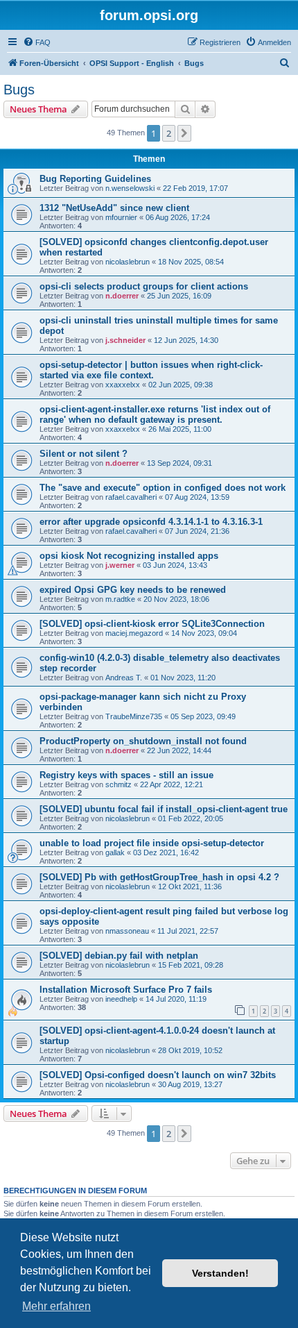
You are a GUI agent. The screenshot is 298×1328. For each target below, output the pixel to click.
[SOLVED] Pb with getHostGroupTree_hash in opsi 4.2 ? (159, 877)
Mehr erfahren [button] (56, 1306)
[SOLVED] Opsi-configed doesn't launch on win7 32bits (158, 1075)
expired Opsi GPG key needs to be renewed (133, 590)
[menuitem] (37, 42)
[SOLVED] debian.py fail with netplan (119, 955)
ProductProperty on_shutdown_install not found (143, 741)
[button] (184, 133)
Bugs (19, 89)
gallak (115, 852)
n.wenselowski (130, 188)
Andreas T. (123, 677)
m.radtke (120, 599)
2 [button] (168, 133)
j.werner (119, 565)
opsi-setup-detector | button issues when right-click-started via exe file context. (151, 370)
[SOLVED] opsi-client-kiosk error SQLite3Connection (152, 624)
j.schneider (125, 340)
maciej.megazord (134, 633)
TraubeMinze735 (133, 716)
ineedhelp (121, 999)
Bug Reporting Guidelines (95, 179)
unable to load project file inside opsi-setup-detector (152, 843)
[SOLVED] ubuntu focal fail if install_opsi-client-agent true (164, 809)
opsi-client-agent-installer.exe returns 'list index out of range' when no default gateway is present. (155, 414)
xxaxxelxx (122, 384)
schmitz (118, 784)
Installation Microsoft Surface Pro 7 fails (126, 989)
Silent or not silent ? (84, 453)
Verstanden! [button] (220, 1273)
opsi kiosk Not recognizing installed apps (129, 555)
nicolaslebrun (127, 262)
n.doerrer (122, 296)
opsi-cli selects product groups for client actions (144, 286)
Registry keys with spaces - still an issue (126, 775)
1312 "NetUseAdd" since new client (114, 208)
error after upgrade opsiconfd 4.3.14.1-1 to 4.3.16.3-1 (151, 521)
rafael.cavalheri (131, 497)
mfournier (121, 217)
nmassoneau (127, 931)
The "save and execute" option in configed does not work (163, 487)
